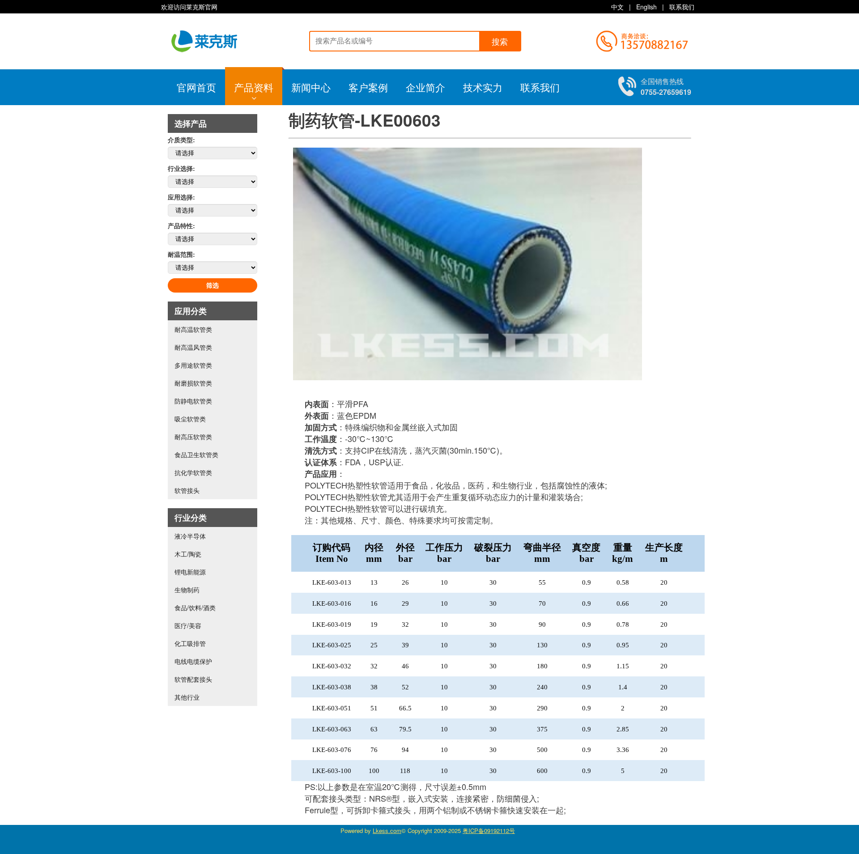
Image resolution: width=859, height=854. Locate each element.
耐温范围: (181, 254)
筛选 (212, 285)
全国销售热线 (666, 86)
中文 (617, 6)
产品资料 (253, 87)
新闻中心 (311, 87)
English (646, 6)
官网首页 (196, 87)
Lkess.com (387, 830)
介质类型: (181, 139)
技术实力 (482, 87)
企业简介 (425, 87)
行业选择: (181, 168)
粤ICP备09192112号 (489, 830)
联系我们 (681, 6)
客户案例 (368, 87)
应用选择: (181, 196)
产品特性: (181, 225)
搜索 (500, 42)
